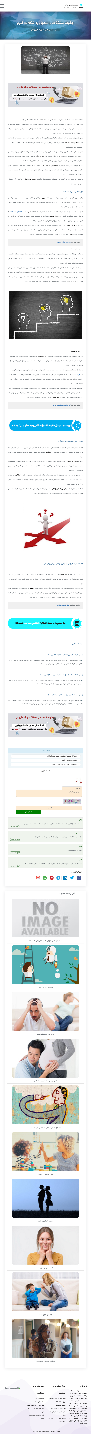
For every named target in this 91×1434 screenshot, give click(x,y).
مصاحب (57, 29)
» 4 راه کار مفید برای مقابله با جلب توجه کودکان (62, 756)
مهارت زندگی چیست (63, 242)
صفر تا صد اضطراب (63, 605)
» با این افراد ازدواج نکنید (70, 760)
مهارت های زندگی (37, 29)
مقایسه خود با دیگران (59, 1405)
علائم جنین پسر (39, 1398)
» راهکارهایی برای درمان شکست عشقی (65, 764)
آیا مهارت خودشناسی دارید (61, 405)
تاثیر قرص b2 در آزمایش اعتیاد (35, 1405)
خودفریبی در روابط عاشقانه (58, 1408)
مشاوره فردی (49, 29)
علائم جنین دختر (39, 1402)
